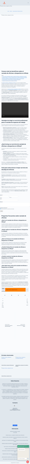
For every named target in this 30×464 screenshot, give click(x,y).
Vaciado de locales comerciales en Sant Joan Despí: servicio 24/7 (15, 448)
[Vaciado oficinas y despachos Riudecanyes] (8, 360)
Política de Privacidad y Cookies (15, 431)
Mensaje (1, 201)
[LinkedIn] (25, 295)
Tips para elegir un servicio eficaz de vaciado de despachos (11, 79)
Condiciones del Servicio (3, 207)
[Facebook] (5, 295)
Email (1, 198)
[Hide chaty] (27, 462)
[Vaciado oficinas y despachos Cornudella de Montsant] (22, 360)
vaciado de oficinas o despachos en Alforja (8, 82)
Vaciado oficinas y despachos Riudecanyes (8, 365)
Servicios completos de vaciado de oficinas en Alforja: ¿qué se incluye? (13, 78)
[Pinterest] (18, 295)
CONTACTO (15, 425)
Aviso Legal (15, 432)
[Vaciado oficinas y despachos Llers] (8, 371)
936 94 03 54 (15, 408)
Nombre (1, 197)
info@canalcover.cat (15, 409)
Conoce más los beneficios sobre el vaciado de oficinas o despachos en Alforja (14, 76)
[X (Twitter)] (11, 295)
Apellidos (10, 197)
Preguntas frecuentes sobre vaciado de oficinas (9, 80)
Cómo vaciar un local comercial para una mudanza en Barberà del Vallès (15, 446)
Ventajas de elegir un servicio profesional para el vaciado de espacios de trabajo (14, 77)
